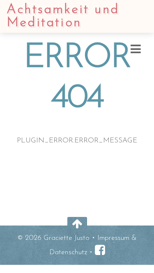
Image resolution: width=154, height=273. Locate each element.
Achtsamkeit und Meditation (63, 16)
